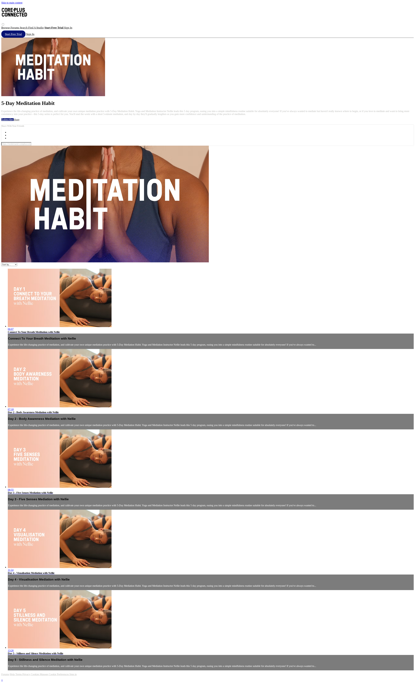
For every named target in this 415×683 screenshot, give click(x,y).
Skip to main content (11, 2)
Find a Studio (36, 27)
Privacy (26, 674)
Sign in (68, 27)
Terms (18, 674)
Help (12, 674)
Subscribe (7, 119)
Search (24, 27)
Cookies (35, 674)
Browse (6, 27)
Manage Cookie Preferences (54, 674)
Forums (15, 27)
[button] (3, 24)
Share (16, 119)
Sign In (30, 34)
